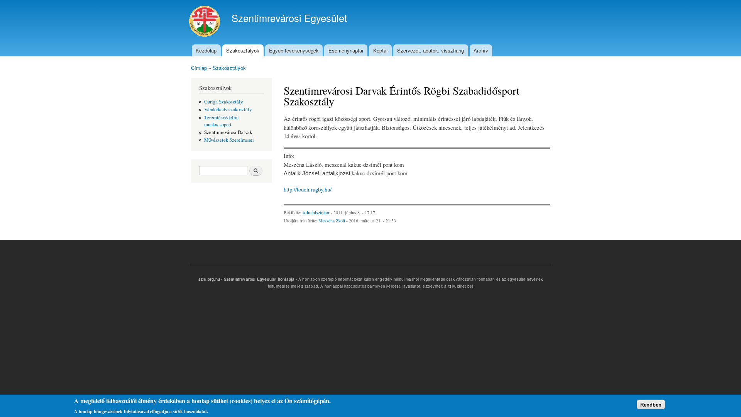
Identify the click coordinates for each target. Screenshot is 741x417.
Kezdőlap (206, 50)
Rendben (650, 404)
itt (449, 286)
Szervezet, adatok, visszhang (430, 50)
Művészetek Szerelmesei (229, 140)
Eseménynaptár (346, 50)
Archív (481, 50)
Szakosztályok (242, 50)
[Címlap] (205, 22)
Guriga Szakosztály (223, 101)
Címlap (199, 67)
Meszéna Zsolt (331, 220)
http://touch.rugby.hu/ (308, 189)
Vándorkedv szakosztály (228, 109)
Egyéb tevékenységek (294, 50)
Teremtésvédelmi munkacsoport (221, 121)
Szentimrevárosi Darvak (228, 132)
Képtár (380, 50)
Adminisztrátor (316, 212)
